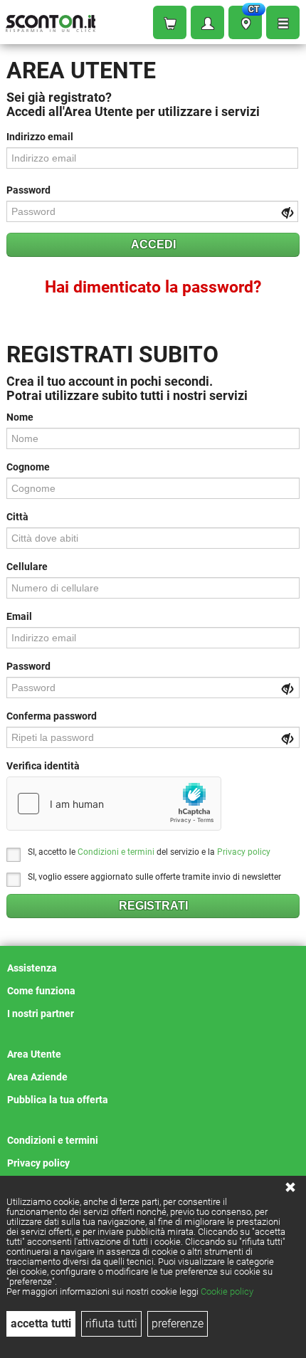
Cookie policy (227, 1291)
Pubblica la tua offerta (57, 1099)
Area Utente (34, 1054)
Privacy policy (243, 852)
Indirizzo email (39, 136)
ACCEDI (153, 244)
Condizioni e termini (116, 852)
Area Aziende (37, 1077)
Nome (19, 417)
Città (17, 516)
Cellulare (27, 566)
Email (19, 616)
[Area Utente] (207, 22)
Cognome (28, 467)
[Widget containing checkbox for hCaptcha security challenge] (113, 804)
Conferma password (51, 716)
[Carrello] (169, 22)
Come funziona (41, 990)
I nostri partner (40, 1013)
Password (28, 190)
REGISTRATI (153, 906)
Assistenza (32, 968)
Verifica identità (43, 766)
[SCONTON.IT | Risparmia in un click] (50, 20)
